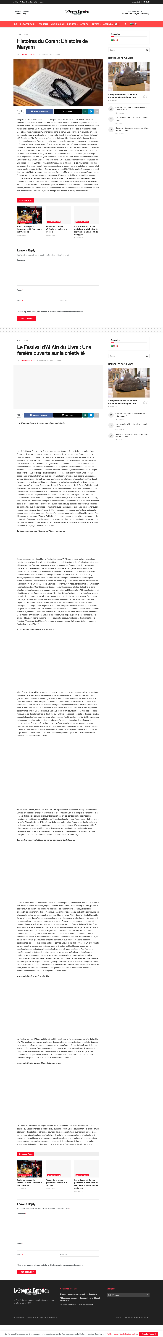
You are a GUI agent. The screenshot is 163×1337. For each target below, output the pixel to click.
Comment (21, 260)
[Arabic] (131, 24)
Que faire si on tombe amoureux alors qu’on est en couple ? (131, 414)
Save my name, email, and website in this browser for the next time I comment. (51, 311)
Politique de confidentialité (28, 2)
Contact (40, 2)
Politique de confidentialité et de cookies (122, 1334)
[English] (133, 24)
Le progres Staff (27, 54)
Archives (108, 24)
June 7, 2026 (51, 235)
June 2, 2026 (79, 238)
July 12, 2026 (22, 235)
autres (95, 24)
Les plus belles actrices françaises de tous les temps (132, 118)
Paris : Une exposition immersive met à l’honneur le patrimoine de (29, 229)
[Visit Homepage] (77, 12)
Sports (84, 24)
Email (20, 300)
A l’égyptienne (27, 24)
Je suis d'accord (149, 1334)
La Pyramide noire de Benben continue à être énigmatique (122, 96)
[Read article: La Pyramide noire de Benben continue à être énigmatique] (129, 76)
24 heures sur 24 (25, 222)
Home (19, 34)
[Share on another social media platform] (96, 111)
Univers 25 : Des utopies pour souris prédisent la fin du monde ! (132, 129)
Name (20, 290)
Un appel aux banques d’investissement (76, 1305)
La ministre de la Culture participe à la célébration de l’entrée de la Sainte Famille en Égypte (86, 230)
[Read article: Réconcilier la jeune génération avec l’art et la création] (58, 215)
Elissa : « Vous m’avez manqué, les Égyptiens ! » (80, 1294)
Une (15, 24)
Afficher (15, 2)
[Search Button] (125, 24)
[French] (136, 24)
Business (71, 24)
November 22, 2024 (46, 360)
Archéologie (58, 24)
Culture (25, 34)
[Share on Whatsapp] (85, 111)
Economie (43, 24)
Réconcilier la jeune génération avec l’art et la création (56, 229)
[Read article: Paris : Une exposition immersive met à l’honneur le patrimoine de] (29, 215)
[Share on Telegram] (91, 111)
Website (63, 300)
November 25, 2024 (45, 54)
